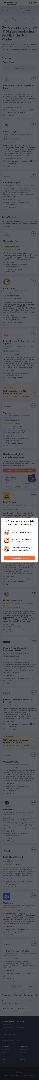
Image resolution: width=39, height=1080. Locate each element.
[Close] (35, 520)
